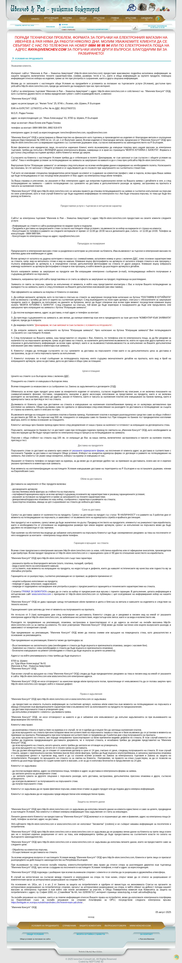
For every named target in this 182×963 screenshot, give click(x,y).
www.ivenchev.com (41, 594)
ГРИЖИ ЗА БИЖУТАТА (34, 591)
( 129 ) (67, 20)
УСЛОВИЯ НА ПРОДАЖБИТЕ (45, 925)
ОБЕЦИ (83, 18)
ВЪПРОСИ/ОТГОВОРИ (115, 925)
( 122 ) (83, 20)
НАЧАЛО (35, 19)
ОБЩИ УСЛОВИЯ (35, 934)
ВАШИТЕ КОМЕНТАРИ (90, 925)
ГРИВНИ (115, 18)
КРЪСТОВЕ (131, 18)
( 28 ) (115, 20)
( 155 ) (99, 20)
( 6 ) (146, 20)
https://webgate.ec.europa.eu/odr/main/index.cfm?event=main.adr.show (46, 902)
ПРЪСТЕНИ (99, 18)
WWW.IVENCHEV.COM (140, 925)
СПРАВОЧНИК (69, 925)
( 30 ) (51, 20)
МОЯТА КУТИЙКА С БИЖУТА (91, 934)
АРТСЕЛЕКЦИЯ (51, 18)
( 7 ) (130, 20)
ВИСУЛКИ (67, 18)
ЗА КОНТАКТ (146, 934)
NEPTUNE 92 (96, 961)
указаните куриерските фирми (88, 450)
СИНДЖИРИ (147, 18)
